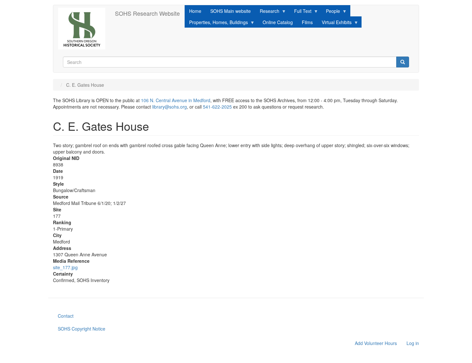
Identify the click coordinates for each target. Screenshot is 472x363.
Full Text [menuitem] (300, 12)
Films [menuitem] (307, 22)
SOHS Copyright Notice (81, 328)
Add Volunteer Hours (376, 343)
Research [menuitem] (267, 12)
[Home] (84, 28)
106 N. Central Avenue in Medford (175, 100)
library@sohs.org (169, 106)
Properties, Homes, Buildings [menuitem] (216, 23)
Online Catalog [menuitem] (278, 22)
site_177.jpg (65, 267)
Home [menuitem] (195, 11)
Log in (412, 343)
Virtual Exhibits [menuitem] (334, 23)
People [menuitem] (330, 12)
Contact (66, 316)
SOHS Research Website (147, 13)
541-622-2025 (217, 106)
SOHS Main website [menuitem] (230, 11)
